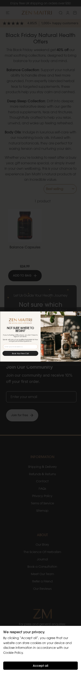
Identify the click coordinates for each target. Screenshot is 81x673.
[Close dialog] (78, 314)
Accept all (40, 666)
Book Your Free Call (20, 353)
